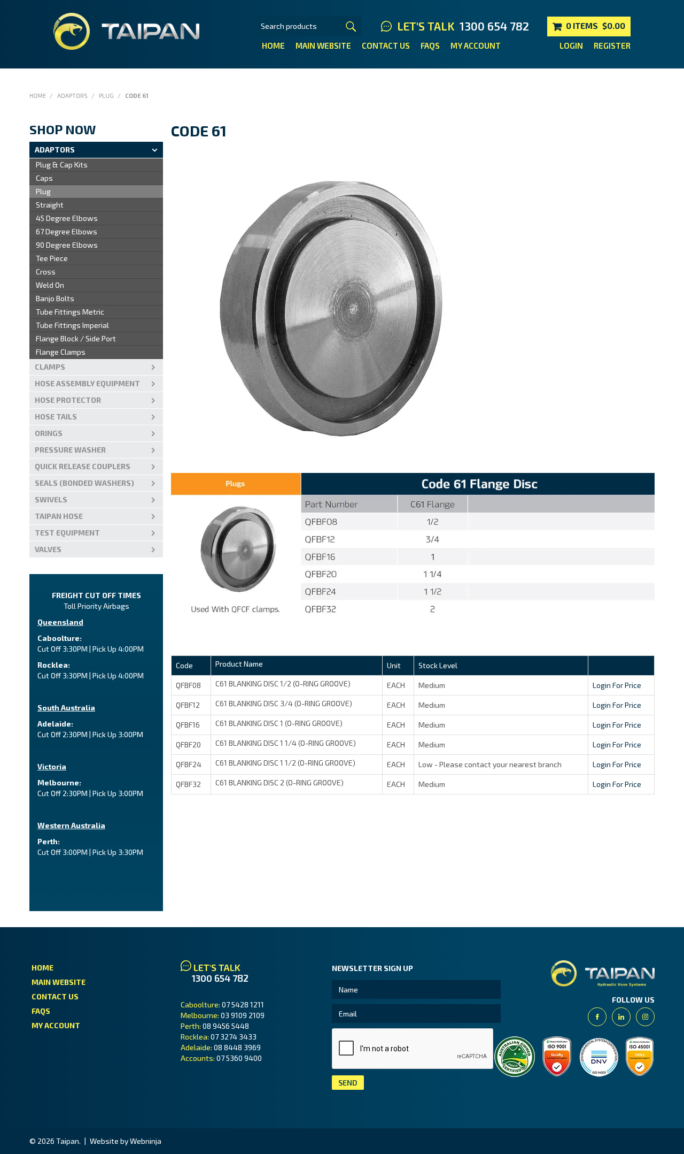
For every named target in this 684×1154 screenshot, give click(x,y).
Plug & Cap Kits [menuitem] (62, 164)
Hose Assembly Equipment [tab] (87, 383)
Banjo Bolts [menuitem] (55, 298)
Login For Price (617, 685)
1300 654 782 (494, 26)
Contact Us (386, 45)
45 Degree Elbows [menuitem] (67, 218)
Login (571, 45)
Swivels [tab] (51, 499)
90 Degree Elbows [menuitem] (67, 244)
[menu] (96, 258)
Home (273, 45)
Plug (106, 95)
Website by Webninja (125, 1140)
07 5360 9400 (239, 1058)
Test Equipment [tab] (67, 532)
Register (612, 45)
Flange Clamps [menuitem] (61, 351)
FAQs (430, 45)
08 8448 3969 (237, 1047)
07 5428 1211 (243, 1004)
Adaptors (72, 95)
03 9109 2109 (243, 1015)
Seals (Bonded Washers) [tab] (84, 482)
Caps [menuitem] (44, 177)
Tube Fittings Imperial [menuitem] (72, 325)
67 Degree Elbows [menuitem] (66, 231)
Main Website (323, 45)
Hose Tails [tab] (56, 416)
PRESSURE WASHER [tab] (70, 449)
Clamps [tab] (50, 366)
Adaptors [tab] (55, 149)
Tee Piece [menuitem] (52, 258)
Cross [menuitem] (46, 271)
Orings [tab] (49, 433)
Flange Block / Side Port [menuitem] (76, 338)
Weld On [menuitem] (50, 284)
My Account (475, 45)
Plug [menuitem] (43, 191)
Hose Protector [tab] (68, 399)
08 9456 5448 (226, 1025)
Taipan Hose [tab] (59, 516)
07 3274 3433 (233, 1036)
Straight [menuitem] (50, 204)
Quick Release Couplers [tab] (82, 466)
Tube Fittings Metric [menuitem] (70, 311)
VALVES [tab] (48, 549)
